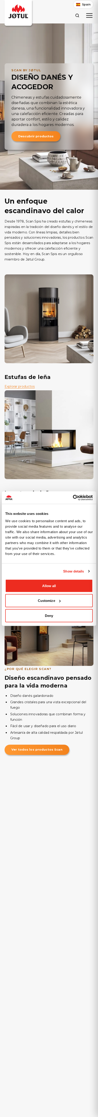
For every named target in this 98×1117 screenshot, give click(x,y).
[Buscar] (77, 15)
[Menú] (89, 15)
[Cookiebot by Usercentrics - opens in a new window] (73, 498)
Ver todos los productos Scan (36, 749)
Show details (73, 571)
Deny (49, 615)
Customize (46, 601)
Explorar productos (20, 386)
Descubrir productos (36, 136)
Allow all (49, 586)
